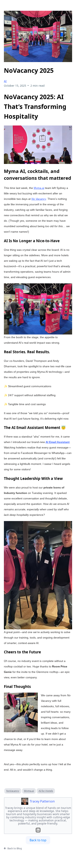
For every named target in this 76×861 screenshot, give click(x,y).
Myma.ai (29, 791)
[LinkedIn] (38, 830)
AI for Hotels (46, 791)
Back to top (38, 840)
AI (5, 81)
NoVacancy (12, 791)
